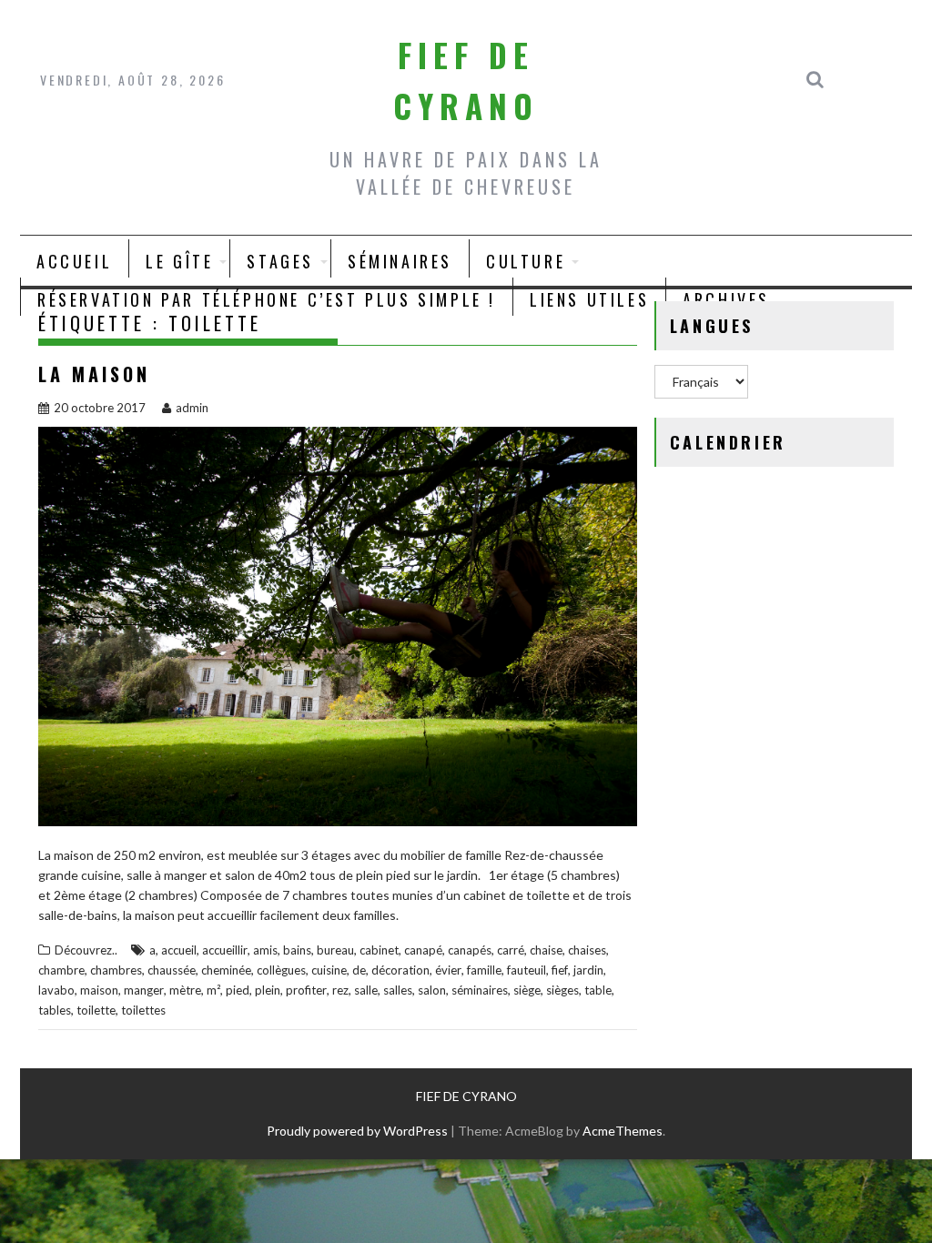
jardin (588, 970)
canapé (423, 950)
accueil (179, 950)
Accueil (74, 261)
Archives (726, 299)
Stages (280, 261)
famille (484, 970)
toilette (96, 1010)
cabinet (379, 950)
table (598, 990)
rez (340, 990)
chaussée (171, 970)
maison (99, 990)
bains (297, 950)
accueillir (225, 950)
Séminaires (400, 261)
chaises (587, 950)
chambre (61, 970)
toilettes (143, 1010)
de (359, 970)
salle (366, 990)
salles (397, 990)
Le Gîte (179, 261)
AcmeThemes (622, 1130)
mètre (185, 990)
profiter (306, 990)
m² (213, 990)
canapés (469, 950)
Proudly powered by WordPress (357, 1130)
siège (527, 990)
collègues (281, 970)
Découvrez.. (86, 950)
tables (54, 1010)
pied (237, 990)
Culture (525, 261)
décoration (400, 970)
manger (144, 990)
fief (560, 970)
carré (510, 950)
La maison (94, 374)
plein (267, 990)
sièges (562, 990)
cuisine (329, 970)
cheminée (226, 970)
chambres (116, 970)
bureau (335, 950)
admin (192, 407)
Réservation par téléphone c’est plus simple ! (266, 299)
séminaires (479, 990)
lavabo (56, 990)
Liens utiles (589, 299)
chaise (546, 950)
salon (432, 990)
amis (265, 950)
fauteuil (526, 970)
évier (448, 970)
